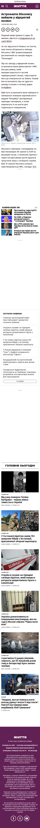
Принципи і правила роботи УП (14, 750)
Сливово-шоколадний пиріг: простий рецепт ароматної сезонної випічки (16, 320)
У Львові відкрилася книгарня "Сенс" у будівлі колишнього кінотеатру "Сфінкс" (17, 352)
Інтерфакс (6, 87)
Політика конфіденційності (27, 745)
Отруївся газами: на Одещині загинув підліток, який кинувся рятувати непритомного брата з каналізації (18, 331)
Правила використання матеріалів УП (20, 748)
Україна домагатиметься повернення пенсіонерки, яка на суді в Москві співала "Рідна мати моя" (19, 620)
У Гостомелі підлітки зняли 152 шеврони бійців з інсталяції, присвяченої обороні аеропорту (18, 342)
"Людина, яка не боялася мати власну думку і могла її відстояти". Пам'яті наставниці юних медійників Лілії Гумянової (20, 703)
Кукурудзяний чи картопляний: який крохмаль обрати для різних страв (18, 362)
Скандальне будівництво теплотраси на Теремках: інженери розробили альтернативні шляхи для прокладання (19, 373)
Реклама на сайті (8, 745)
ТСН (34, 166)
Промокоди (32, 750)
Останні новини (12, 313)
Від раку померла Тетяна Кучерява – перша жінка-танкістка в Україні (15, 500)
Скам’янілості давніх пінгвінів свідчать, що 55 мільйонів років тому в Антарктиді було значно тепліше (18, 662)
